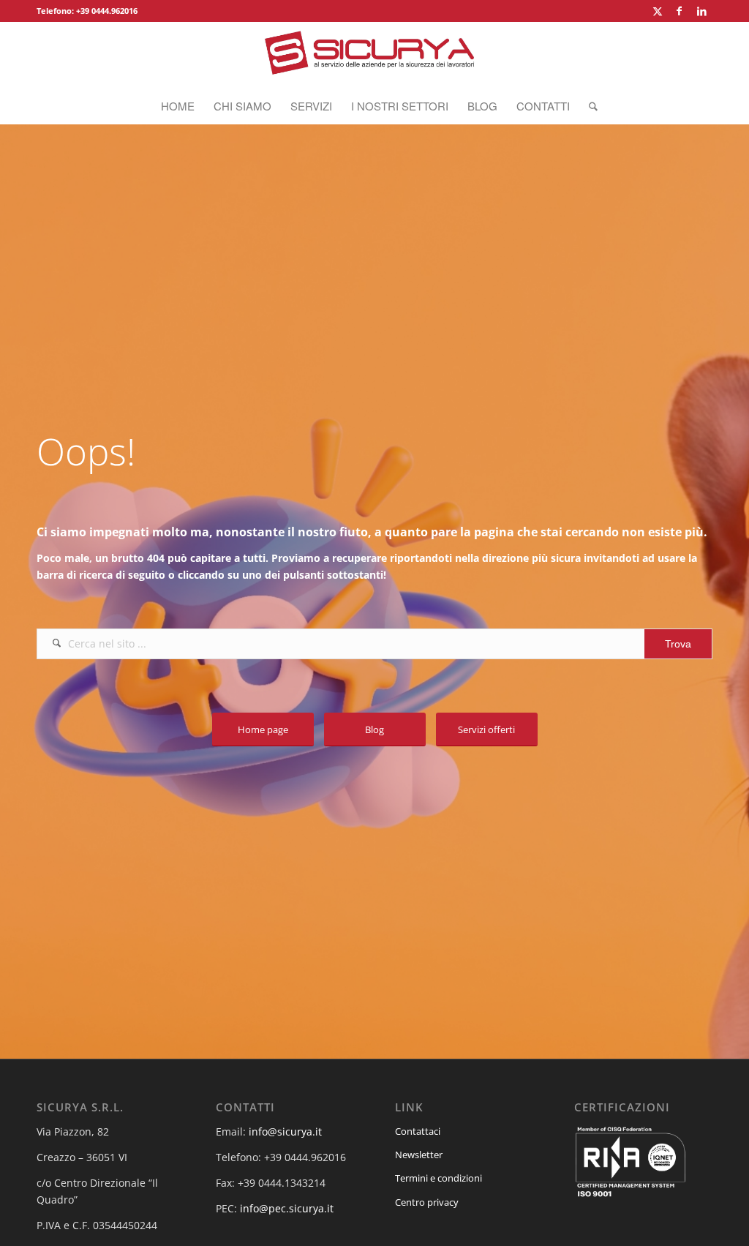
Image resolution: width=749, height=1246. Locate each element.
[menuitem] (177, 106)
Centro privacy (427, 1202)
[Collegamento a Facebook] (679, 11)
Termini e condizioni (438, 1178)
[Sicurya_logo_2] (374, 55)
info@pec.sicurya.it (287, 1208)
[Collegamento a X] (657, 11)
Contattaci (417, 1131)
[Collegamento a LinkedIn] (701, 11)
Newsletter (419, 1154)
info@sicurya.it (285, 1131)
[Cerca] (588, 106)
